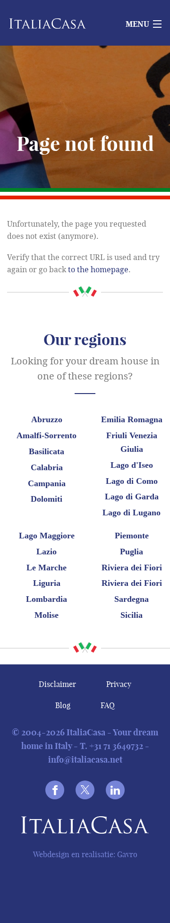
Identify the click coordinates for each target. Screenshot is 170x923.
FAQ (108, 705)
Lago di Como (132, 481)
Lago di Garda (132, 496)
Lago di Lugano (131, 512)
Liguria (46, 583)
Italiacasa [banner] (57, 23)
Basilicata (46, 451)
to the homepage (98, 269)
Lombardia (46, 599)
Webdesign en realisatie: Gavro (85, 854)
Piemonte (132, 535)
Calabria (47, 467)
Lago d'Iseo (131, 465)
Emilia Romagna (131, 419)
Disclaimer (57, 684)
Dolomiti (46, 499)
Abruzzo (46, 419)
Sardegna (131, 599)
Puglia (131, 551)
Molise (46, 615)
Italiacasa (85, 826)
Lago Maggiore (47, 535)
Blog (62, 705)
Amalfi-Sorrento (46, 435)
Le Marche (46, 567)
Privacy (118, 684)
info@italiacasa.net (85, 759)
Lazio (46, 551)
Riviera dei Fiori (132, 567)
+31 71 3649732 (116, 746)
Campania (47, 483)
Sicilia (131, 615)
